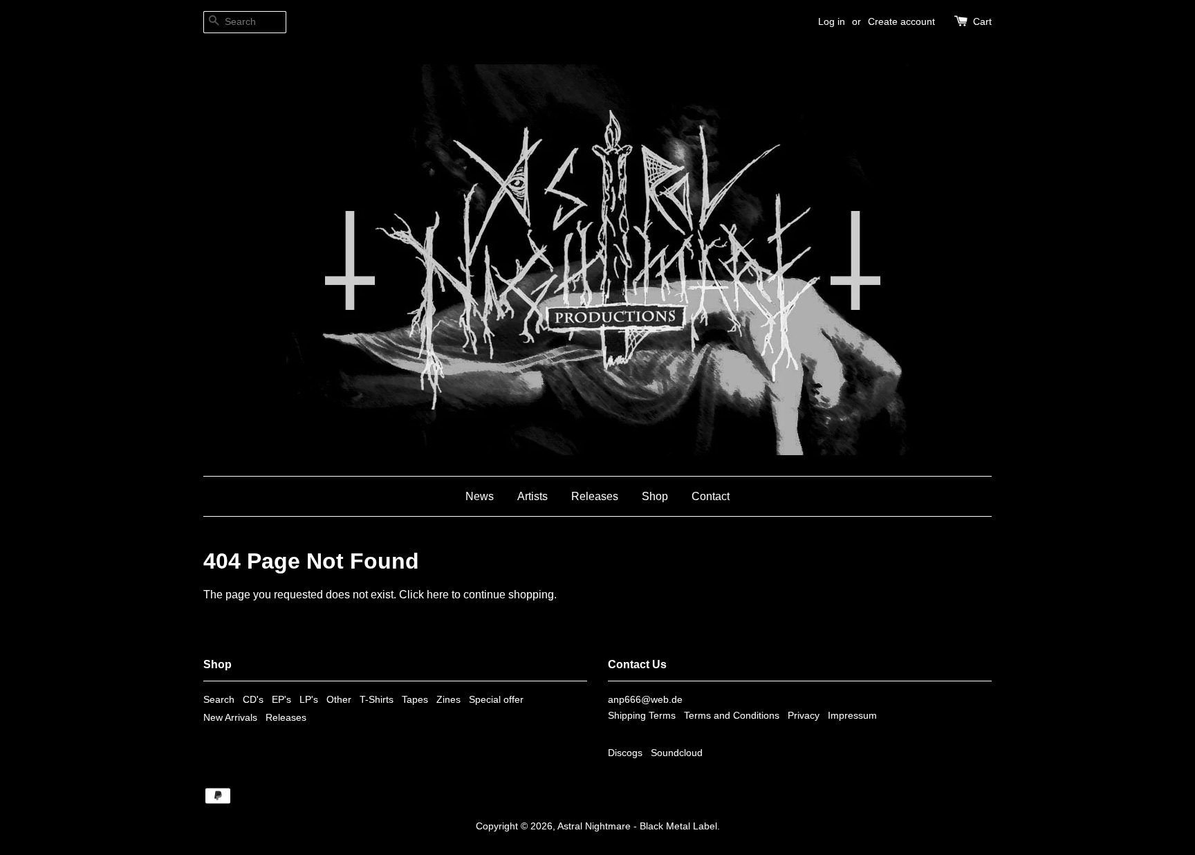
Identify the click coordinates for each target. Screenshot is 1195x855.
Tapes (415, 700)
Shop (655, 496)
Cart (982, 21)
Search (218, 700)
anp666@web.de (645, 700)
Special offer (496, 700)
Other (338, 700)
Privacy (803, 715)
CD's (253, 700)
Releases (594, 496)
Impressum (852, 715)
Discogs (625, 753)
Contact (711, 496)
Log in (831, 21)
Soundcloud (677, 753)
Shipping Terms (642, 715)
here (438, 594)
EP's (281, 700)
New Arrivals (230, 717)
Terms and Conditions (731, 715)
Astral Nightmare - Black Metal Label (637, 826)
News (479, 496)
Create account (901, 21)
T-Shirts (376, 700)
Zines (448, 700)
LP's (308, 700)
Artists (532, 496)
